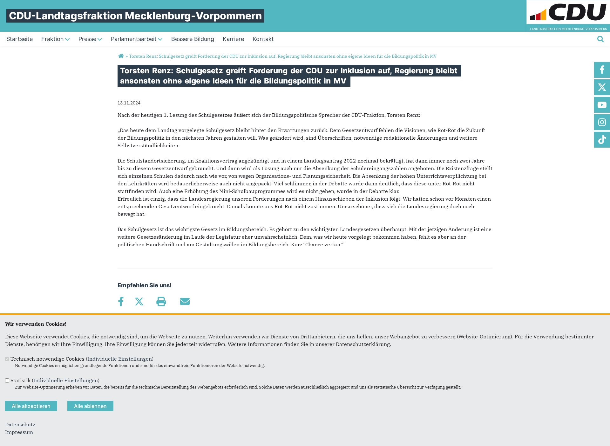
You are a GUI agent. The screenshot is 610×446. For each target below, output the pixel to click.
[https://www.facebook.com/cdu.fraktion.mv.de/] (602, 70)
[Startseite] (568, 4)
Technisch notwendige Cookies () (81, 359)
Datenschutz (20, 424)
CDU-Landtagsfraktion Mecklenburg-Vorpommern (135, 16)
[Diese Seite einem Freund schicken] (185, 301)
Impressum (19, 432)
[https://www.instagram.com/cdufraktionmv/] (602, 122)
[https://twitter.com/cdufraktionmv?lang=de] (602, 87)
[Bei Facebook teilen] (121, 301)
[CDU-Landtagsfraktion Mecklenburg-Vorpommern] (121, 56)
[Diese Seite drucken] (161, 301)
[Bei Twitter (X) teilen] (139, 301)
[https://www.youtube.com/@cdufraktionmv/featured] (602, 105)
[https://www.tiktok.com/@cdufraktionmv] (602, 140)
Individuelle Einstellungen (119, 359)
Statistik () (54, 380)
